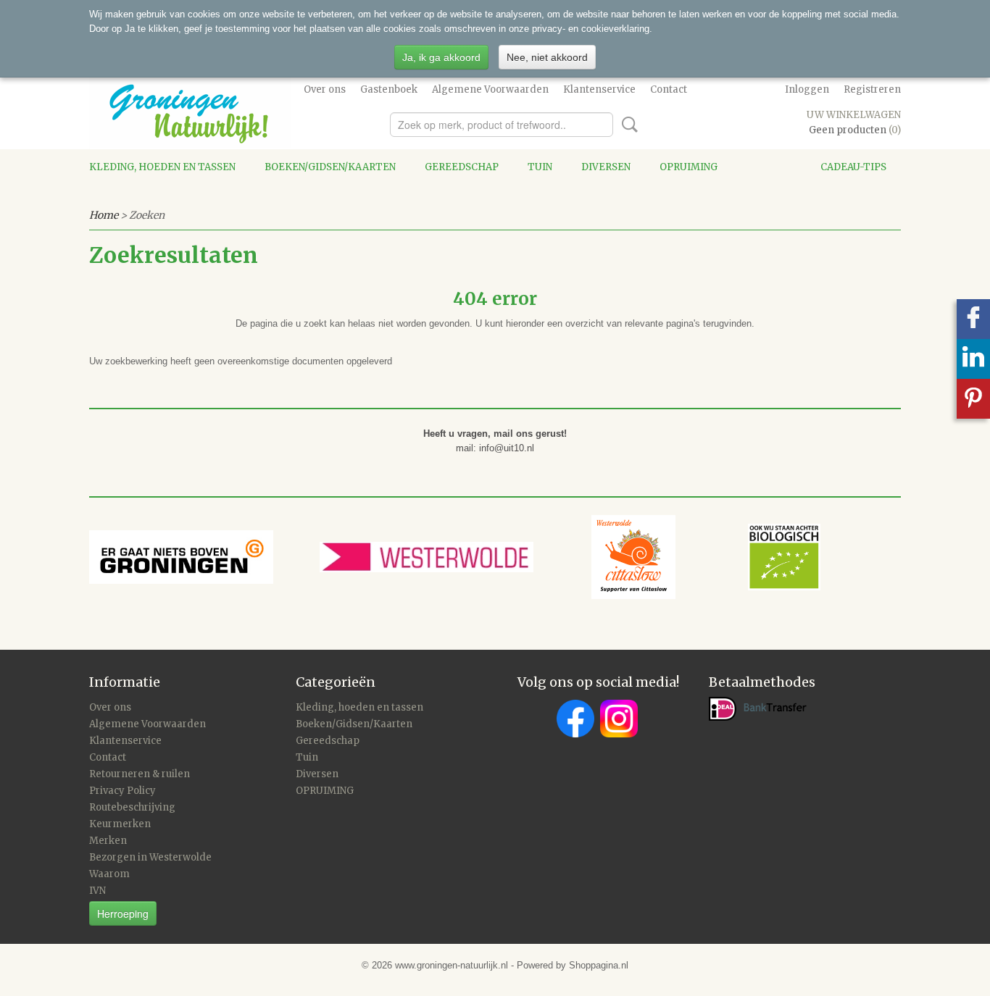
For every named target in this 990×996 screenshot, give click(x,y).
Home (103, 215)
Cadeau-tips (853, 167)
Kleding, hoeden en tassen (162, 167)
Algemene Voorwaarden (490, 89)
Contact (668, 89)
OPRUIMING (688, 167)
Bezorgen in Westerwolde (150, 857)
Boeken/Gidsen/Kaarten (330, 167)
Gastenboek (388, 89)
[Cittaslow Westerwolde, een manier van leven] (705, 556)
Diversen (606, 167)
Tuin (540, 167)
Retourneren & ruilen (139, 774)
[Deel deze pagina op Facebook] (973, 319)
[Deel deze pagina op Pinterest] (973, 399)
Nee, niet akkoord (547, 57)
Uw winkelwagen (854, 115)
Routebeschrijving (132, 807)
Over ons (325, 89)
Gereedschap (462, 167)
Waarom (109, 874)
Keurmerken (120, 824)
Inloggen (807, 89)
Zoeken (627, 124)
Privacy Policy (122, 790)
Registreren (872, 89)
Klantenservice (599, 89)
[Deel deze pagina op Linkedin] (973, 359)
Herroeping (123, 913)
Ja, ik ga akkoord (441, 57)
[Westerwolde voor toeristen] (455, 556)
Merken (108, 840)
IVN (97, 890)
